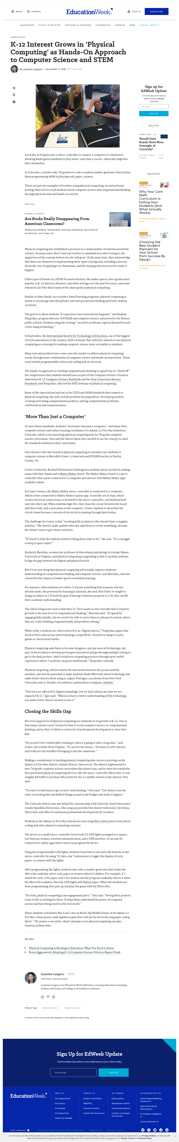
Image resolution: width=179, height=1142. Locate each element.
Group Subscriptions (121, 1108)
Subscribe (156, 11)
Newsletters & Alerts (121, 1103)
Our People (60, 1108)
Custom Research (148, 1122)
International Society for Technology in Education (77, 336)
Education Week (60, 979)
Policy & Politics (49, 25)
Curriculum (17, 37)
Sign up (113, 1072)
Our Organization (62, 1098)
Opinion (120, 25)
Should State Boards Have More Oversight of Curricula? (151, 144)
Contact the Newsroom (94, 1113)
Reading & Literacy (34, 214)
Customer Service (91, 1108)
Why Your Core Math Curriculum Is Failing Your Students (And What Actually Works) (151, 202)
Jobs (132, 25)
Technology (103, 25)
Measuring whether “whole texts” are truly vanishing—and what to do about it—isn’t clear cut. (61, 231)
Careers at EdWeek (63, 1118)
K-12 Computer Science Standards (60, 379)
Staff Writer (46, 979)
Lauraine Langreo (32, 69)
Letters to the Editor (92, 1098)
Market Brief (149, 25)
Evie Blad (143, 155)
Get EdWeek (118, 1093)
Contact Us (89, 1093)
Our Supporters (62, 1113)
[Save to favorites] (14, 94)
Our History (60, 1103)
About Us (59, 1093)
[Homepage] (89, 11)
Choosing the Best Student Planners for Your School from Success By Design (152, 250)
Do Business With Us (150, 1093)
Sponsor (143, 187)
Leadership (27, 25)
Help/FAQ (87, 1103)
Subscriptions (118, 1098)
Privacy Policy (114, 1130)
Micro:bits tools (103, 821)
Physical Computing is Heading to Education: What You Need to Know (71, 948)
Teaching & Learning (78, 25)
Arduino (108, 682)
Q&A (155, 134)
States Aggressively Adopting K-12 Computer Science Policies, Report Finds (74, 952)
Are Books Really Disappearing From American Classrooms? (57, 221)
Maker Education (50, 1008)
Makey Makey (68, 474)
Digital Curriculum (72, 1008)
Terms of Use (95, 1130)
